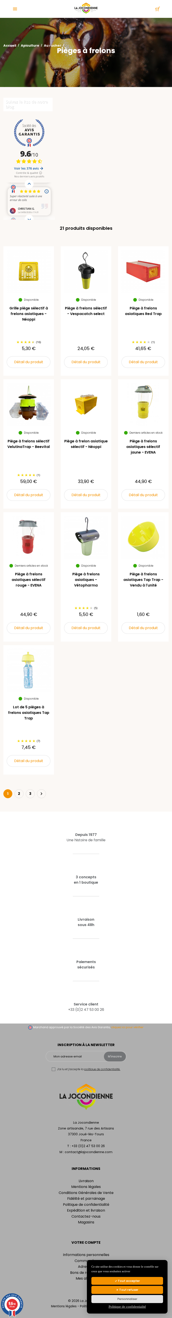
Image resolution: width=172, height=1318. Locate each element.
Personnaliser (127, 1299)
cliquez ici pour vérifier (127, 1027)
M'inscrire (115, 1056)
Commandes (86, 1260)
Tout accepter (128, 1281)
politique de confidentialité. (102, 1069)
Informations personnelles (86, 1254)
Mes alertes (86, 1278)
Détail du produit (28, 362)
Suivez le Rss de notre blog (27, 104)
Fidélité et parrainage (86, 1198)
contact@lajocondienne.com (88, 1152)
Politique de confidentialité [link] (127, 1306)
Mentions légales (86, 1186)
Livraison (86, 1180)
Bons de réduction (86, 1272)
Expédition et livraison (86, 1210)
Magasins (86, 1222)
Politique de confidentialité (86, 1204)
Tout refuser (128, 1290)
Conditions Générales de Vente (86, 1192)
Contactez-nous (86, 1216)
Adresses (86, 1266)
